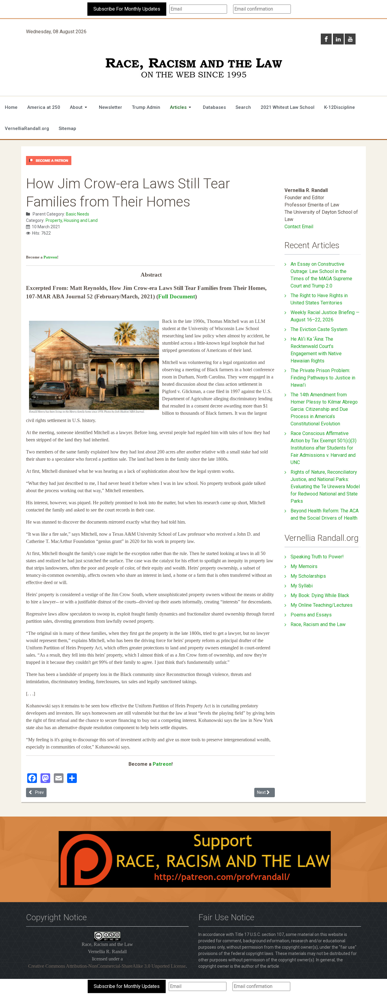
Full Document (176, 296)
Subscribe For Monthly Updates (126, 9)
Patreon (50, 257)
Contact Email (299, 226)
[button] (79, 107)
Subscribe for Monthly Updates (127, 986)
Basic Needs (77, 214)
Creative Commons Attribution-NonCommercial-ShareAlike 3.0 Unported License (107, 966)
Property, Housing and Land (72, 220)
